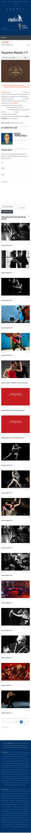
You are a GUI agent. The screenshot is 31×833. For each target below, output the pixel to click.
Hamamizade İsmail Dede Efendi (11, 804)
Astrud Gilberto (8, 791)
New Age (3, 780)
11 (24, 724)
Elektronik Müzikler (17, 761)
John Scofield (7, 809)
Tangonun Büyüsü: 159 (6, 493)
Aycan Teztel (14, 791)
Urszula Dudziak (18, 826)
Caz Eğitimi (11, 758)
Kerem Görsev (18, 811)
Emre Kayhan (17, 800)
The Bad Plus (8, 824)
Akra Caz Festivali (19, 754)
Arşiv (16, 756)
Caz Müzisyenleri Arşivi (18, 758)
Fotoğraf (6, 765)
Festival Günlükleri (5, 763)
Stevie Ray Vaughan (22, 822)
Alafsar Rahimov (17, 789)
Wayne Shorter (25, 826)
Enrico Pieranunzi (24, 800)
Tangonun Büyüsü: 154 (6, 630)
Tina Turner (13, 824)
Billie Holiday (24, 793)
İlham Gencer (20, 804)
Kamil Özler (25, 809)
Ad (2, 162)
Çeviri (28, 758)
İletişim (13, 1)
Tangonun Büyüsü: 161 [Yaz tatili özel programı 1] (12, 438)
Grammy (11, 767)
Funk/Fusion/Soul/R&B (12, 765)
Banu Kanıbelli (8, 793)
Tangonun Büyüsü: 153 (6, 658)
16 (3, 727)
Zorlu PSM (23, 785)
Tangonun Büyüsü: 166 (6, 300)
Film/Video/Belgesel (18, 763)
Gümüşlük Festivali (16, 767)
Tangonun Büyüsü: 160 (6, 465)
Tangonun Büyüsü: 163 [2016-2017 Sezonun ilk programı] (14, 383)
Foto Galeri (16, 3)
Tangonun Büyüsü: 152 (6, 685)
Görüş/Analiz (6, 767)
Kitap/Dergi (21, 774)
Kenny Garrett (12, 811)
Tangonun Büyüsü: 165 (6, 328)
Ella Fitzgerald (11, 800)
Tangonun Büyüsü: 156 (6, 575)
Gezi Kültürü (27, 765)
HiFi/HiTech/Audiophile (19, 769)
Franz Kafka (17, 802)
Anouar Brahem (23, 789)
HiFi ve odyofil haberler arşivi (9, 45)
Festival (26, 761)
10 (27, 722)
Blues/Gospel (3, 758)
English (23, 761)
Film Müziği (12, 763)
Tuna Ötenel (8, 826)
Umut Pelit (13, 826)
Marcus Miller (23, 813)
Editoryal (12, 761)
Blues (24, 1)
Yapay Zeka (7, 785)
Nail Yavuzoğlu (12, 815)
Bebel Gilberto (14, 793)
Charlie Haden (24, 796)
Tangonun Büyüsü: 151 (6, 713)
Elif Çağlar (7, 800)
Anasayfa (4, 1)
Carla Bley (13, 796)
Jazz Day (16, 774)
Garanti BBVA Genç (20, 765)
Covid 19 (4, 761)
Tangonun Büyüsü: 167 (6, 272)
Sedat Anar (4, 822)
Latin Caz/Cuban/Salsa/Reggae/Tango (12, 778)
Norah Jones (23, 815)
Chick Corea (6, 798)
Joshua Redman (14, 809)
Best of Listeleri (25, 756)
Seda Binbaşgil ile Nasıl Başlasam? (24, 820)
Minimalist (21, 778)
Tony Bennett (24, 824)
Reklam (9, 1)
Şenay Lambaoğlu (10, 822)
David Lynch (11, 798)
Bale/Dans (19, 756)
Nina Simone (18, 815)
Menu (4, 37)
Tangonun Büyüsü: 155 (6, 603)
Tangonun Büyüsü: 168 (6, 245)
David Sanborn (16, 798)
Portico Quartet (4, 820)
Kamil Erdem (19, 809)
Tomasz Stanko (18, 824)
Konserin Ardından (23, 776)
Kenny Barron (7, 811)
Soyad (3, 168)
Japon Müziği (12, 774)
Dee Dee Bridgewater (24, 798)
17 (6, 727)
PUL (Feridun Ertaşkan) (22, 780)
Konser (10, 776)
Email (3, 174)
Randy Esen (10, 820)
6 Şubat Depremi (11, 752)
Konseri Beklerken (15, 776)
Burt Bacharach (8, 796)
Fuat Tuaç (21, 802)
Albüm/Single (25, 754)
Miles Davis (7, 815)
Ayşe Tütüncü (24, 791)
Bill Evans (19, 793)
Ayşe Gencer (19, 791)
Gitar (2, 767)
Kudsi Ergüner (24, 811)
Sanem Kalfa (15, 820)
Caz (7, 758)
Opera (14, 780)
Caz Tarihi (24, 758)
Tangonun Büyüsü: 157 (6, 548)
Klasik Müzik (19, 1)
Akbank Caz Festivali (12, 754)
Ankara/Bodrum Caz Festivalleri (8, 756)
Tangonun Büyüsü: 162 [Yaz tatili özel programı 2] (12, 410)
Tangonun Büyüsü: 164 (6, 355)
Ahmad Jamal (11, 789)
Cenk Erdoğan (18, 796)
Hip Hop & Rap (26, 769)
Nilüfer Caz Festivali (8, 780)
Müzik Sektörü (26, 778)
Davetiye (8, 761)
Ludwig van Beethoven (16, 813)
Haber (13, 769)
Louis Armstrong (8, 813)
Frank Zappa (12, 802)
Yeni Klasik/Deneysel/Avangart (15, 785)
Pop (17, 780)
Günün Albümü (23, 767)
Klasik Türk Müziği (5, 776)
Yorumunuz (4, 181)
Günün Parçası (8, 769)
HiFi (28, 1)
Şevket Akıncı (16, 822)
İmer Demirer (26, 804)
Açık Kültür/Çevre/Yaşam (19, 752)
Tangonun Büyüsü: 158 (6, 520)
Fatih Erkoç (7, 802)
